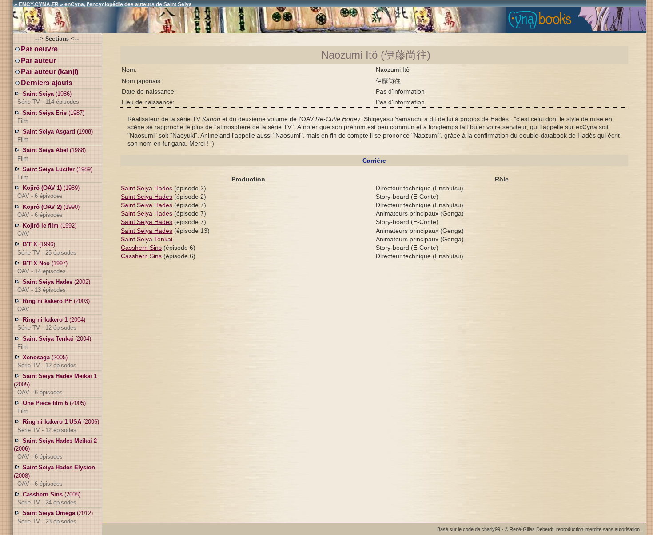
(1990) (48, 211)
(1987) (50, 117)
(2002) (53, 286)
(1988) (55, 135)
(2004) (51, 323)
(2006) (58, 425)
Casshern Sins (141, 247)
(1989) (54, 173)
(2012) (55, 517)
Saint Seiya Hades (146, 188)
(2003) (53, 305)
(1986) (48, 97)
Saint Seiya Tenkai (146, 239)
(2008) (54, 475)
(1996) (46, 248)
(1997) (42, 267)
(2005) (46, 361)
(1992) (46, 229)
